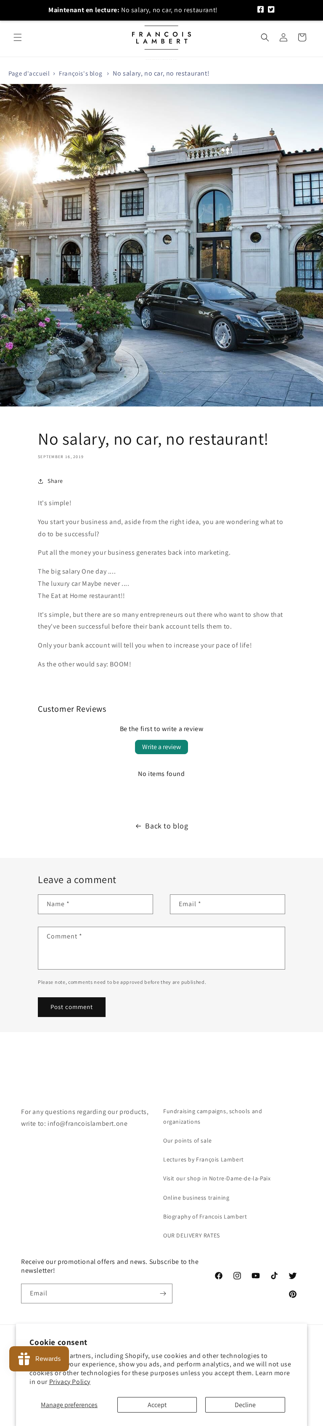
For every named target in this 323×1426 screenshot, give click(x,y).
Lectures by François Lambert (203, 1159)
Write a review (161, 746)
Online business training (196, 1197)
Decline (245, 1404)
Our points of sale (187, 1140)
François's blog (80, 73)
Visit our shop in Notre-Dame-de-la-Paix (216, 1178)
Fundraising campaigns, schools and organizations (212, 1116)
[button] (17, 37)
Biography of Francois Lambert (205, 1216)
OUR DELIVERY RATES (191, 1235)
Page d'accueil (29, 73)
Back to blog (166, 826)
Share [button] (55, 481)
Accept (157, 1404)
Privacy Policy (69, 1381)
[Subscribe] (163, 1293)
